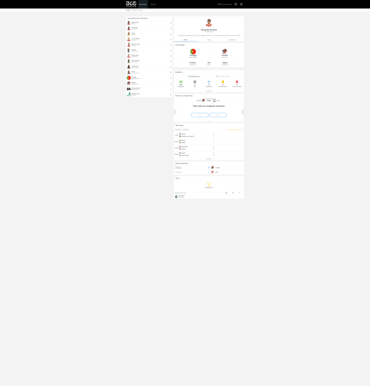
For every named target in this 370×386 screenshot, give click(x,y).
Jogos (209, 39)
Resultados (143, 4)
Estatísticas (232, 39)
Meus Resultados (226, 4)
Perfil (185, 39)
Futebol (128, 10)
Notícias (153, 4)
